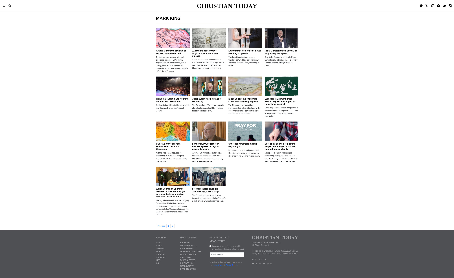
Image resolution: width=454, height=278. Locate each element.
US (157, 263)
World (159, 251)
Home (159, 243)
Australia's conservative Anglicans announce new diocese (205, 53)
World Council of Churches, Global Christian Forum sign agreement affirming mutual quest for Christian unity (170, 193)
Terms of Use (217, 265)
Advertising (186, 249)
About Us (185, 243)
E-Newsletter (187, 260)
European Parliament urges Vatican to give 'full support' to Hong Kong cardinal (280, 101)
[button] (3, 6)
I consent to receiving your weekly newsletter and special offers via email (228, 247)
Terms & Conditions (190, 251)
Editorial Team (188, 246)
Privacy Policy (188, 254)
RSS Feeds (185, 257)
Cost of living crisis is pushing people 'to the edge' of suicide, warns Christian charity (280, 146)
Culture (160, 257)
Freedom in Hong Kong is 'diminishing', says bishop (205, 190)
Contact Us (186, 263)
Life (158, 260)
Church (160, 254)
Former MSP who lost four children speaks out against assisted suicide (206, 146)
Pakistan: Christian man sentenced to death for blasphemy (168, 146)
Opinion (160, 249)
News (159, 246)
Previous (161, 226)
